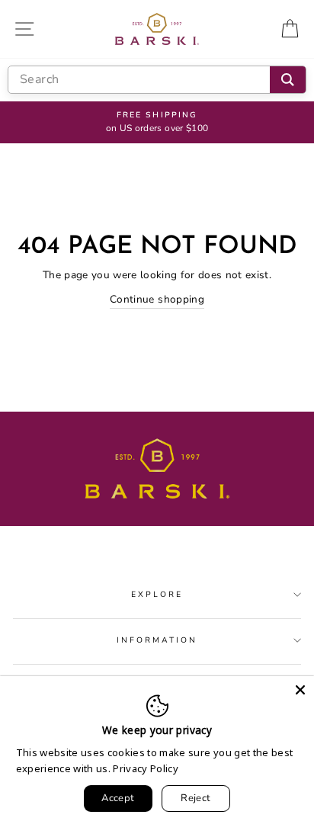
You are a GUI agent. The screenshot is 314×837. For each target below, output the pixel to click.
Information (157, 640)
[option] (157, 122)
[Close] (300, 690)
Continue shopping (157, 299)
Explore (157, 594)
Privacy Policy (145, 768)
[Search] (288, 79)
